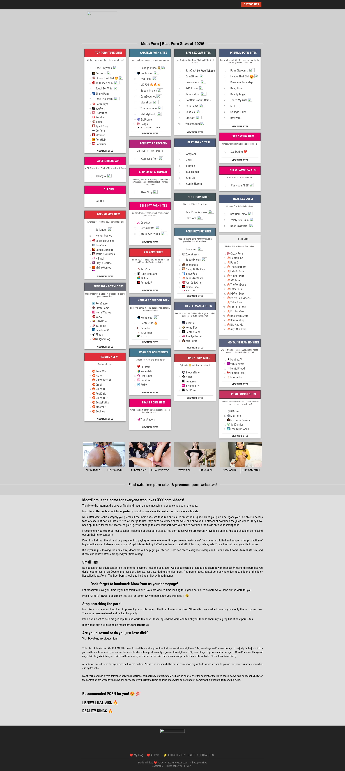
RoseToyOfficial (239, 226)
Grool (99, 384)
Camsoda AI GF (239, 185)
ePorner (100, 135)
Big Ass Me (236, 324)
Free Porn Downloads (108, 286)
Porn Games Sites (108, 214)
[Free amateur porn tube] (241, 454)
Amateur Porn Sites (153, 52)
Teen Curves (116, 470)
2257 (188, 766)
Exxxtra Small (252, 470)
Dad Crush (207, 470)
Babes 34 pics (149, 90)
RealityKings (237, 94)
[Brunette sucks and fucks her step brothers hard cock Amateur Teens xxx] (150, 454)
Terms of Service (174, 766)
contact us (157, 766)
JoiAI (188, 160)
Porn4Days (102, 104)
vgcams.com (192, 124)
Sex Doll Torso (238, 214)
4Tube (99, 122)
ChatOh (190, 177)
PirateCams (102, 308)
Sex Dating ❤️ (238, 151)
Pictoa (144, 278)
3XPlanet (101, 325)
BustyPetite (102, 402)
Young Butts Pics (195, 269)
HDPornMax (237, 293)
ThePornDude (238, 284)
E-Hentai (145, 328)
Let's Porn (236, 289)
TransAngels (148, 419)
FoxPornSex (237, 311)
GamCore (101, 245)
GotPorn (100, 130)
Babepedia (191, 265)
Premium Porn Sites (243, 52)
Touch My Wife (104, 88)
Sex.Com (146, 269)
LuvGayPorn (148, 228)
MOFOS (234, 106)
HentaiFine (236, 258)
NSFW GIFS (102, 398)
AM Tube (235, 280)
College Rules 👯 (151, 68)
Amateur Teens (161, 470)
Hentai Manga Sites (198, 306)
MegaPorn (146, 102)
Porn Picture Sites (198, 231)
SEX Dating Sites (243, 136)
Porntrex (100, 117)
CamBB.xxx (192, 76)
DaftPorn (190, 390)
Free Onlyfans (104, 68)
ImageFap (191, 273)
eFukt (188, 377)
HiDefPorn (101, 321)
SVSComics (236, 424)
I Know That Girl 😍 (107, 78)
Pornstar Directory (153, 143)
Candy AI (101, 176)
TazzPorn (191, 218)
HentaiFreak (237, 373)
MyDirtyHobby (149, 114)
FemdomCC (102, 330)
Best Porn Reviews (196, 212)
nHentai (190, 323)
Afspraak (190, 154)
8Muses (234, 411)
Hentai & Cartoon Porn (153, 300)
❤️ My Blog (136, 755)
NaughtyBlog (102, 339)
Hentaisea (147, 73)
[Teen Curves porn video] (104, 454)
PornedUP (146, 282)
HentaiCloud (237, 368)
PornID (234, 262)
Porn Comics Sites (243, 394)
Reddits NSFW (108, 357)
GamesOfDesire (105, 249)
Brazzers (101, 73)
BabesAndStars (194, 278)
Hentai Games (104, 235)
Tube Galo (236, 302)
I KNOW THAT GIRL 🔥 (100, 702)
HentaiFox (191, 327)
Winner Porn (237, 276)
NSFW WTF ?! (103, 380)
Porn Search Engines (153, 352)
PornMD (145, 367)
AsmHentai (191, 341)
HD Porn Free (238, 307)
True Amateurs (149, 108)
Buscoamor (192, 172)
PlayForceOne (104, 263)
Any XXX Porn (238, 329)
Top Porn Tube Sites (108, 52)
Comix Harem (193, 183)
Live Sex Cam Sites (198, 52)
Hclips (144, 124)
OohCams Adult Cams (198, 100)
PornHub (101, 139)
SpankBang (102, 126)
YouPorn (100, 108)
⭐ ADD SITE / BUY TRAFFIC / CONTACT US (189, 755)
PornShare (102, 303)
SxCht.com (191, 88)
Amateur (100, 407)
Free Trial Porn (104, 99)
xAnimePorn (237, 364)
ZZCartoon (147, 332)
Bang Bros (236, 88)
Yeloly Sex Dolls (239, 220)
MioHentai (236, 377)
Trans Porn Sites (153, 402)
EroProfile (146, 119)
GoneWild (101, 371)
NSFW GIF (101, 389)
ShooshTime (192, 372)
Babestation (192, 94)
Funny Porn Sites (198, 358)
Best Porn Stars (239, 316)
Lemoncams (192, 82)
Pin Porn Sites (153, 252)
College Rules (238, 112)
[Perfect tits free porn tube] (195, 454)
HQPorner (101, 113)
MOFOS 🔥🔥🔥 (151, 84)
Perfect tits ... (185, 470)
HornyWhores (103, 312)
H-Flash (100, 258)
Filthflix (190, 166)
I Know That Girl (242, 77)
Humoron (190, 381)
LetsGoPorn (237, 271)
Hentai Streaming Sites (243, 342)
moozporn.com (180, 762)
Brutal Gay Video (151, 234)
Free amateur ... (230, 470)
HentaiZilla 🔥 (149, 323)
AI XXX (100, 201)
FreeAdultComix (239, 429)
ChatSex (190, 112)
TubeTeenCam (149, 274)
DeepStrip (147, 192)
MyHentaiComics (240, 420)
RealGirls (101, 393)
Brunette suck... (139, 470)
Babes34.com (193, 259)
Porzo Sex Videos (240, 298)
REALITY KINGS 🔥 (97, 711)
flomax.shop (237, 320)
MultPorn (235, 415)
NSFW (99, 376)
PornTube (101, 144)
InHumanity (192, 385)
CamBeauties (148, 96)
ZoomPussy (192, 254)
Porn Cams (192, 106)
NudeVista (147, 371)
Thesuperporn (238, 267)
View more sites (105, 151)
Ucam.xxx (191, 249)
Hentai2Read (193, 332)
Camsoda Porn (149, 158)
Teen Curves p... (93, 470)
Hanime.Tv (236, 359)
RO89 (144, 384)
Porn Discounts (239, 70)
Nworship (146, 78)
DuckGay (145, 222)
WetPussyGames (105, 254)
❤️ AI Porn (153, 755)
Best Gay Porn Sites (153, 205)
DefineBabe (192, 287)
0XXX (99, 316)
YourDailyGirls (193, 282)
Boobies (100, 411)
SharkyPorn (102, 93)
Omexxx (190, 118)
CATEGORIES (251, 4)
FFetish (100, 334)
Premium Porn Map (241, 82)
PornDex (145, 380)
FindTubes (146, 376)
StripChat (200, 70)
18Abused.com (104, 83)
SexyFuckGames (105, 241)
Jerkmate (101, 229)
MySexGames (103, 267)
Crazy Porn (236, 253)
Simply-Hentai (193, 336)
